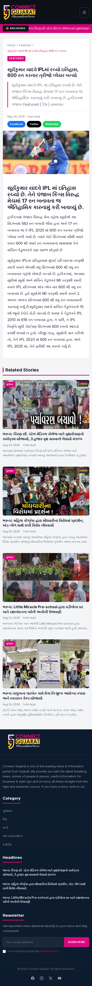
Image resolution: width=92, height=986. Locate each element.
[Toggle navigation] (84, 12)
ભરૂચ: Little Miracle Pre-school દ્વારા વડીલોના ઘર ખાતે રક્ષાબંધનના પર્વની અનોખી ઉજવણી (43, 609)
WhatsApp (52, 124)
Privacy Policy (49, 951)
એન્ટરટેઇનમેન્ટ (13, 836)
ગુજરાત (10, 384)
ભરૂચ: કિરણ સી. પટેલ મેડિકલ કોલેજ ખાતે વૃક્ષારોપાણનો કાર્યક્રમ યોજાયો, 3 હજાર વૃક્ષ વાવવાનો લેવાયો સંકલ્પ (43, 436)
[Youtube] (59, 978)
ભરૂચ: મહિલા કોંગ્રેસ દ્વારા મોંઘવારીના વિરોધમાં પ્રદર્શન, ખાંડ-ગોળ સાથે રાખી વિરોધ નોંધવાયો (43, 523)
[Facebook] (32, 978)
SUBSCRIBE (76, 942)
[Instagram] (41, 978)
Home (11, 45)
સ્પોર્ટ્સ (7, 844)
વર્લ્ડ (5, 827)
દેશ (5, 819)
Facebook (16, 124)
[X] (50, 978)
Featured (25, 45)
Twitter (34, 124)
